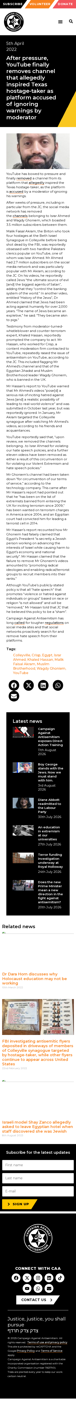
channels (20, 216)
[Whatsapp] (38, 1288)
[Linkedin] (49, 1277)
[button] (60, 21)
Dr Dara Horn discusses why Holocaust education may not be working (34, 979)
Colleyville (21, 655)
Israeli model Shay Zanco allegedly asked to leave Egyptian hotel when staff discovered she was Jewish (37, 1127)
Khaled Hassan (40, 660)
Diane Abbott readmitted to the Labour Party (49, 806)
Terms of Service (51, 1350)
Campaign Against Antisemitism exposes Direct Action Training (50, 737)
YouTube (20, 673)
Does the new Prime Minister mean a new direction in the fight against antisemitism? (50, 892)
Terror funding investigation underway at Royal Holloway (50, 861)
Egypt (47, 655)
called (19, 623)
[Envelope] (49, 1288)
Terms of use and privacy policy (47, 1342)
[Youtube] (27, 1288)
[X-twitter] (27, 1277)
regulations (54, 623)
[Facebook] (16, 1277)
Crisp (36, 655)
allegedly (36, 183)
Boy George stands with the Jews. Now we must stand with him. (50, 772)
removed (24, 178)
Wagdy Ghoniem (51, 668)
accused (16, 192)
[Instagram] (38, 1277)
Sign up (21, 1204)
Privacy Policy (26, 1350)
